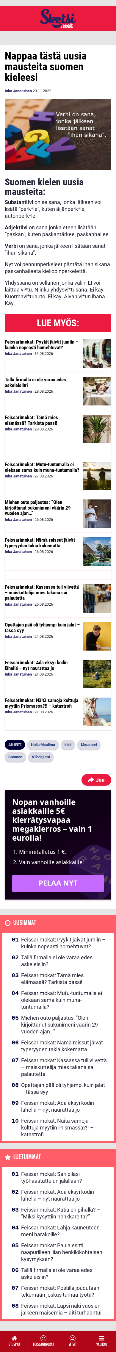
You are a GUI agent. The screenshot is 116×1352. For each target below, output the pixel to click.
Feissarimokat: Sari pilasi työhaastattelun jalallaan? (51, 1177)
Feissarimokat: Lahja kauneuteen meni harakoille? (60, 1230)
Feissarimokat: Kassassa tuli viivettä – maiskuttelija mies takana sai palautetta (42, 592)
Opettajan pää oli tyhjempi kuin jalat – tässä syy (42, 627)
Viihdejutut (41, 757)
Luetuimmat (27, 1157)
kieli (68, 744)
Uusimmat (24, 922)
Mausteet (89, 744)
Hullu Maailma (43, 744)
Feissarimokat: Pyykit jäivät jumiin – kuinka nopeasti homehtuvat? (41, 344)
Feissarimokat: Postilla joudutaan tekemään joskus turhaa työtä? (60, 1291)
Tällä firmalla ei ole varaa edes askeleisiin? (35, 382)
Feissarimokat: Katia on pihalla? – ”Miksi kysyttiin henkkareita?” (61, 1213)
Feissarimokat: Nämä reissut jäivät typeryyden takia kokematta (40, 543)
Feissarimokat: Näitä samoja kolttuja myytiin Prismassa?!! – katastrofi (41, 703)
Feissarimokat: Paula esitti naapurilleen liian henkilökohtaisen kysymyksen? (61, 1252)
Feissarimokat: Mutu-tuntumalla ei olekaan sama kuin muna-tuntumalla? (42, 467)
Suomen (15, 757)
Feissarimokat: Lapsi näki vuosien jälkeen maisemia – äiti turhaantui (61, 1309)
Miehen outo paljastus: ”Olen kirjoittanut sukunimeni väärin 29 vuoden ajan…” (38, 507)
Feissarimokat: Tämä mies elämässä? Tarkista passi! (31, 420)
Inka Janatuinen (18, 91)
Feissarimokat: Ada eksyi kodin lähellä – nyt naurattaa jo (36, 665)
